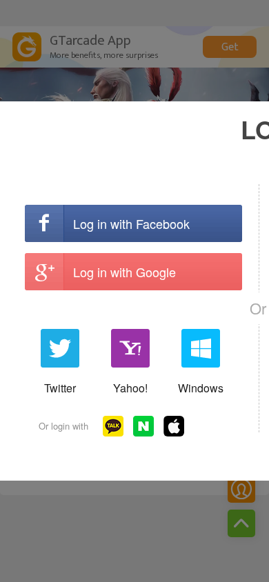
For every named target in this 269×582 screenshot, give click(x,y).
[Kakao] (113, 426)
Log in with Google (124, 272)
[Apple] (173, 426)
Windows (200, 388)
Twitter (60, 388)
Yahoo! (130, 388)
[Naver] (143, 426)
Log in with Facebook (131, 223)
